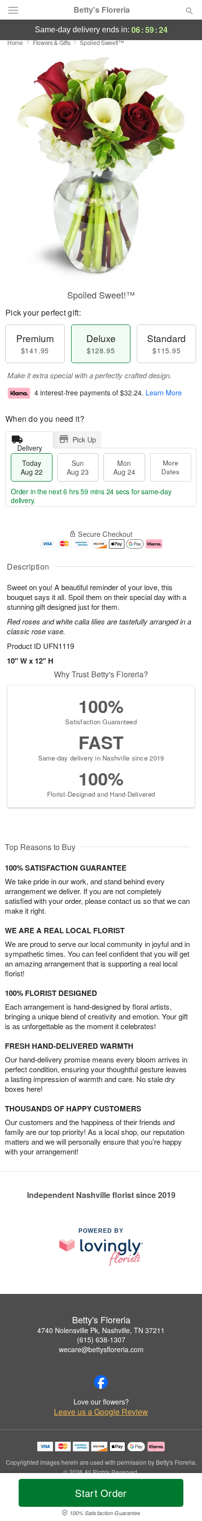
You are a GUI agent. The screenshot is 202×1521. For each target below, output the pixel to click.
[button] (181, 1499)
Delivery (29, 445)
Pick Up (84, 439)
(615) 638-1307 (101, 1339)
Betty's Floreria (102, 10)
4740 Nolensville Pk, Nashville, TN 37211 (101, 1330)
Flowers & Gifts (52, 42)
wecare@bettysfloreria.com (101, 1349)
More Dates (170, 467)
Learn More (164, 392)
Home (15, 42)
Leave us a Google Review (101, 1411)
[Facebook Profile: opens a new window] (101, 1382)
